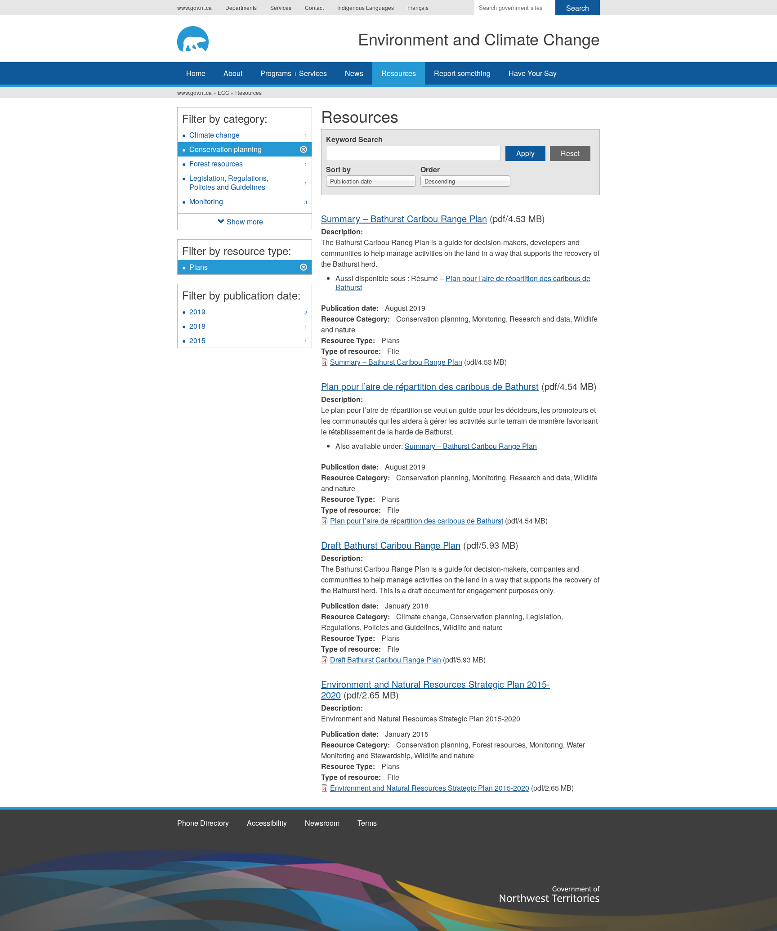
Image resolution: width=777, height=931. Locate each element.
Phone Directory (203, 823)
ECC (223, 92)
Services (280, 7)
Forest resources (248, 164)
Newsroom (322, 823)
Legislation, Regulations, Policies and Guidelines (248, 183)
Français (418, 7)
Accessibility (267, 823)
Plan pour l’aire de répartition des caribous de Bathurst (462, 282)
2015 (248, 341)
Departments (241, 7)
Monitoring (248, 202)
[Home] (201, 37)
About (232, 73)
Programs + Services (293, 73)
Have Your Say (533, 73)
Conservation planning (225, 150)
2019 (248, 312)
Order (430, 169)
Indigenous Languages (365, 7)
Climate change (248, 136)
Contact (314, 7)
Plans (202, 268)
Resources (398, 73)
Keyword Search (354, 139)
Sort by (338, 169)
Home (195, 73)
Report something (462, 73)
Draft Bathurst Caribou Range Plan (390, 544)
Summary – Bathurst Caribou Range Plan (404, 218)
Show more (245, 221)
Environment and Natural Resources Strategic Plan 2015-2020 (435, 689)
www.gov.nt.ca (194, 7)
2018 (248, 327)
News (354, 73)
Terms (367, 823)
